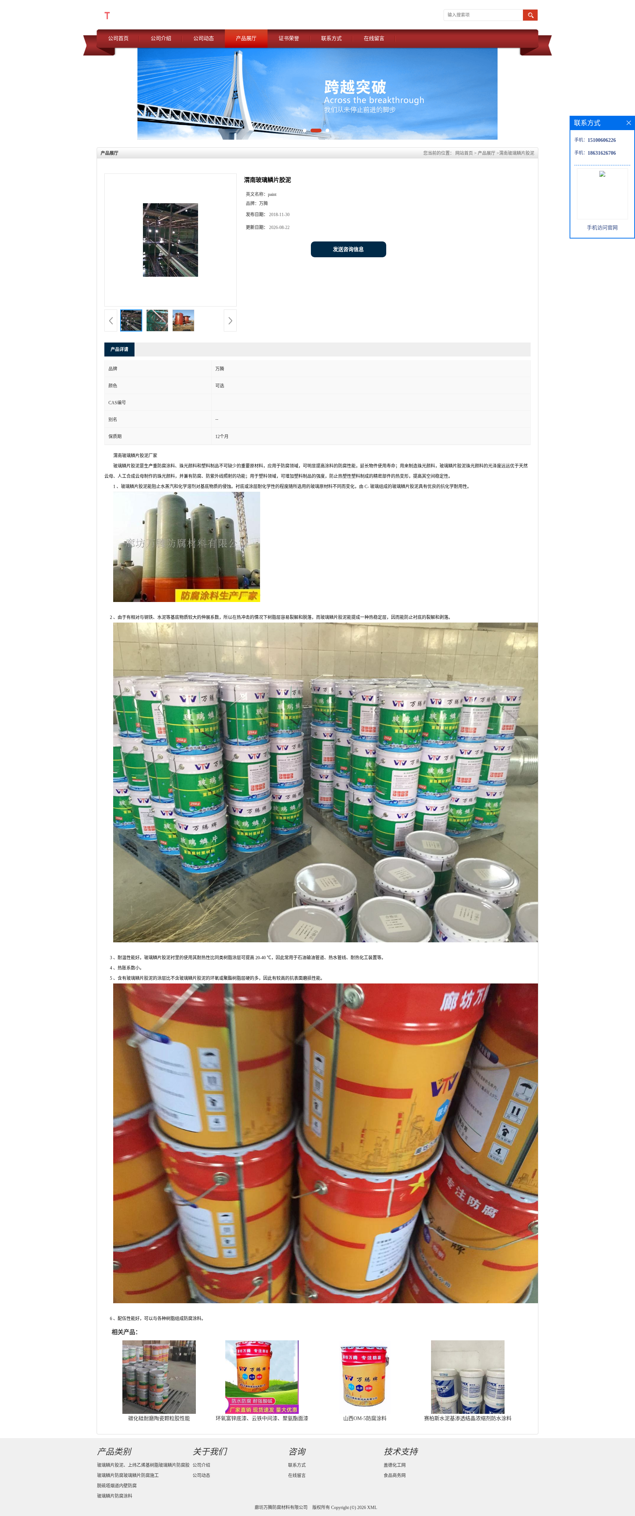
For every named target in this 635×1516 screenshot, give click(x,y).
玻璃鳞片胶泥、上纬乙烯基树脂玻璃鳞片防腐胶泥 (143, 1466)
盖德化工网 (395, 1465)
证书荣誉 (289, 38)
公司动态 (203, 38)
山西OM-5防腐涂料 (365, 1418)
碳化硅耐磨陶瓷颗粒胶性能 (159, 1418)
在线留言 (374, 38)
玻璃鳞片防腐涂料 (114, 1496)
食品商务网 (395, 1475)
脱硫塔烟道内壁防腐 (117, 1485)
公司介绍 (161, 38)
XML (372, 1507)
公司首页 (118, 38)
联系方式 (331, 38)
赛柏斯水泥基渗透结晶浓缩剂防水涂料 (468, 1418)
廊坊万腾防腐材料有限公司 (281, 1507)
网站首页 (464, 153)
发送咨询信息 (348, 249)
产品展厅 (246, 38)
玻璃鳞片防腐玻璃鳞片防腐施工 (128, 1475)
